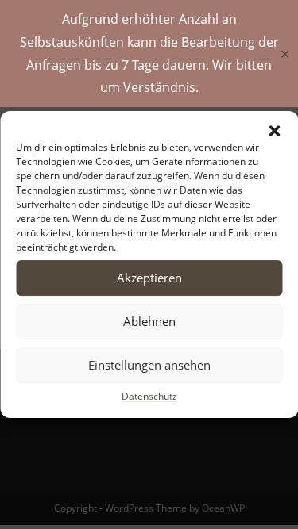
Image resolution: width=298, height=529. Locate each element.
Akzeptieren (149, 278)
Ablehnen (149, 321)
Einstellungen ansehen (149, 365)
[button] (274, 131)
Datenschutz (149, 396)
